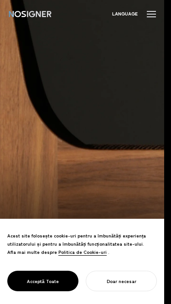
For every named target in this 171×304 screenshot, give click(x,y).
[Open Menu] (151, 14)
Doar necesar (121, 281)
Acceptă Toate (43, 281)
